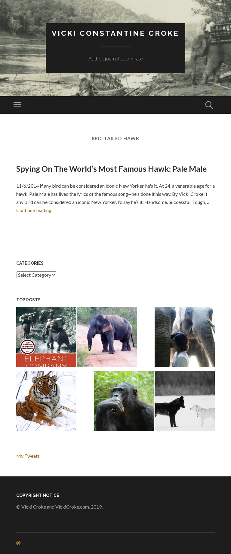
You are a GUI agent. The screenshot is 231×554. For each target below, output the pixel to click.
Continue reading (33, 210)
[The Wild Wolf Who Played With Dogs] (185, 402)
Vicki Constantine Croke (115, 33)
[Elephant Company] (46, 338)
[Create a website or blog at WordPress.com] (18, 543)
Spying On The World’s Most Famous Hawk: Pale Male (111, 169)
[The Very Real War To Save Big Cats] (46, 402)
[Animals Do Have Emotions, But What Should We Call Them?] (124, 402)
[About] (185, 338)
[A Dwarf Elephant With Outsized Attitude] (107, 338)
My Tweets (28, 456)
